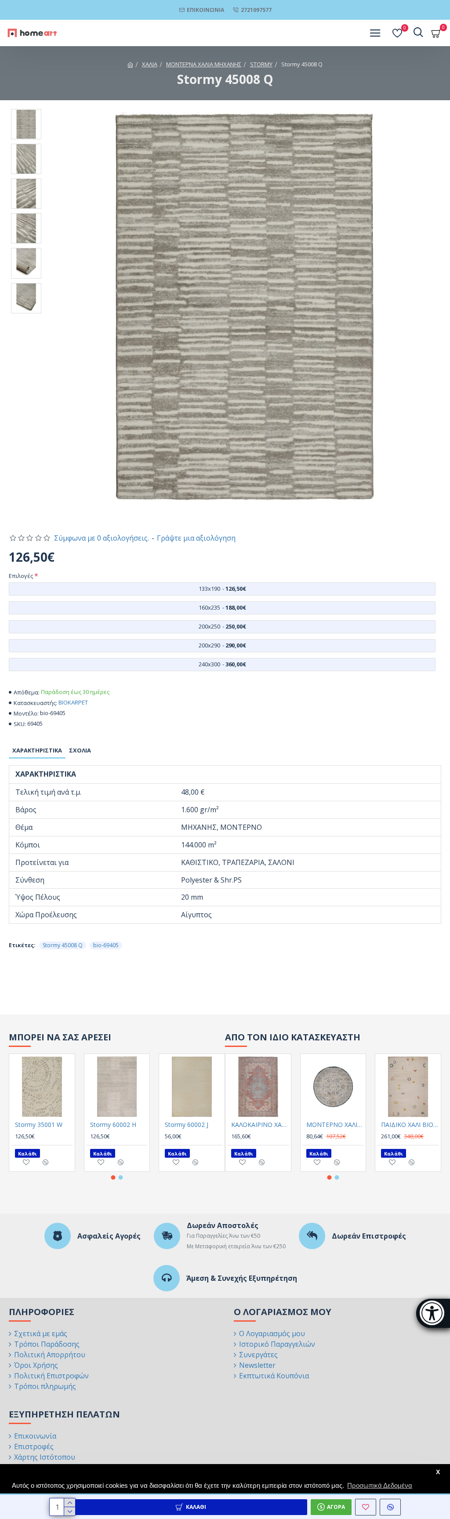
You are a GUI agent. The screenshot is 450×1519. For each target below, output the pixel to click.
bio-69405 (106, 945)
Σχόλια (80, 750)
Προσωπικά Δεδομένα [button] (379, 1485)
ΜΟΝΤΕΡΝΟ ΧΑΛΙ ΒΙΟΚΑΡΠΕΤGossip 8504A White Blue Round (335, 1125)
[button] (113, 1177)
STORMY (261, 64)
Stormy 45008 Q (63, 945)
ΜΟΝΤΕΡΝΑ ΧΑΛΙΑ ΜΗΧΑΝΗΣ (203, 64)
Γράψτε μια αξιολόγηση (196, 538)
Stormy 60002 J (186, 1125)
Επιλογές (21, 576)
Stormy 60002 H (113, 1125)
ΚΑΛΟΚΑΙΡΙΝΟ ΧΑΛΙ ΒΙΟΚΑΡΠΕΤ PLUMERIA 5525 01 (260, 1125)
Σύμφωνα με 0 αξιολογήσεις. (101, 538)
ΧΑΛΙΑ (149, 64)
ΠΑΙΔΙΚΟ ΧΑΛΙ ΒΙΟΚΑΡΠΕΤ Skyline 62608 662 (410, 1125)
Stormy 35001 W (38, 1125)
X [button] (438, 1472)
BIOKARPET (73, 702)
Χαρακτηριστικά (37, 750)
